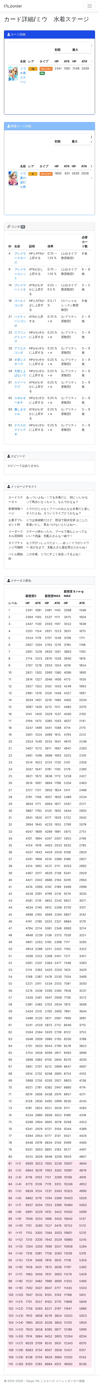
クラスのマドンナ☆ (20, 429)
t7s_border (13, 6)
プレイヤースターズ (20, 258)
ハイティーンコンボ (20, 321)
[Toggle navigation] (89, 6)
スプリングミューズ (20, 337)
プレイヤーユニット (20, 273)
